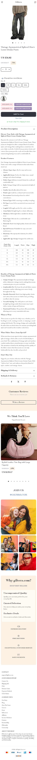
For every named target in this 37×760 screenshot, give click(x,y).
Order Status (5, 693)
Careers (4, 707)
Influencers (5, 712)
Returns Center (6, 688)
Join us (18, 490)
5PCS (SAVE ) (7, 108)
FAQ (3, 686)
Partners (4, 720)
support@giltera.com (7, 675)
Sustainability (5, 722)
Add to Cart (18, 114)
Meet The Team (6, 705)
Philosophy (5, 725)
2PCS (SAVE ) (7, 104)
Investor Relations (7, 717)
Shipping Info (5, 683)
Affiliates (4, 715)
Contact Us (5, 681)
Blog (3, 702)
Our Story (4, 700)
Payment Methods (7, 691)
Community (5, 727)
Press (3, 710)
